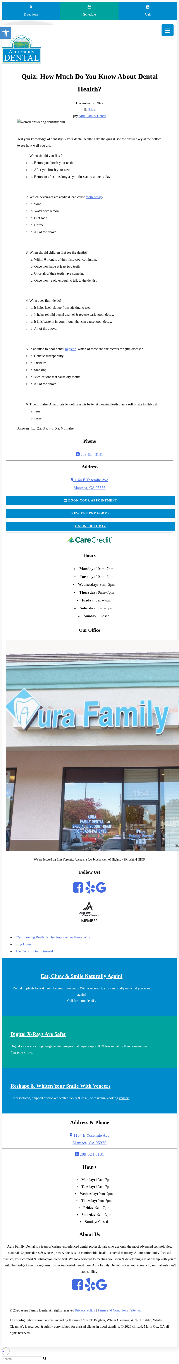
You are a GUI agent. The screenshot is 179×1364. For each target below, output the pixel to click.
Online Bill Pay (90, 526)
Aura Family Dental (92, 116)
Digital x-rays (19, 1046)
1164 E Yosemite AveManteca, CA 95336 (90, 1139)
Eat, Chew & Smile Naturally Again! (81, 976)
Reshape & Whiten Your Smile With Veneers (60, 1086)
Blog (91, 109)
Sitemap (135, 1310)
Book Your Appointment (92, 500)
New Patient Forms (90, 513)
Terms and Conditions (113, 1310)
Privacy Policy (85, 1310)
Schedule (89, 14)
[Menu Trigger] (168, 30)
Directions (31, 14)
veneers (124, 1098)
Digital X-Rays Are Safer (38, 1034)
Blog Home (23, 944)
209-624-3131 (91, 454)
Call (148, 14)
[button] (5, 33)
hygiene (70, 349)
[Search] (24, 1358)
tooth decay (94, 197)
